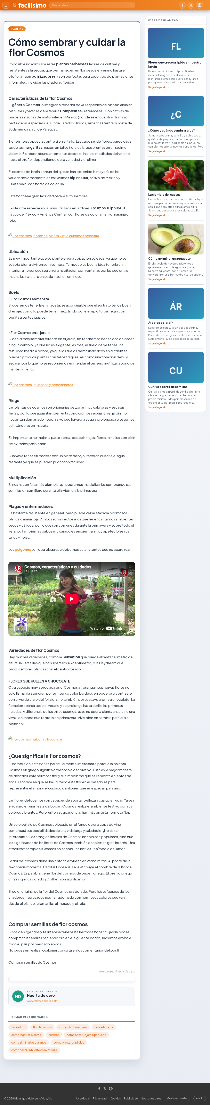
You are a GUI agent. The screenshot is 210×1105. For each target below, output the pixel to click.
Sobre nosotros (151, 1098)
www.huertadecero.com (42, 1000)
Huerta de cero (41, 995)
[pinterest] (199, 5)
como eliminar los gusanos (28, 1042)
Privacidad (100, 1098)
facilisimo (32, 5)
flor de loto (18, 1027)
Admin (199, 1098)
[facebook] (182, 5)
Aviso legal (83, 1098)
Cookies (115, 1098)
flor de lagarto (103, 1027)
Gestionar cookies (177, 1098)
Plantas (17, 28)
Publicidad (131, 1098)
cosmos (53, 1035)
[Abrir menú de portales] (5, 5)
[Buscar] (131, 5)
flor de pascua (42, 1027)
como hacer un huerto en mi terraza (34, 1050)
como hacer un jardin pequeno (86, 1035)
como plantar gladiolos (69, 1042)
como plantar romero (73, 1027)
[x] (190, 5)
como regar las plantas (26, 1035)
